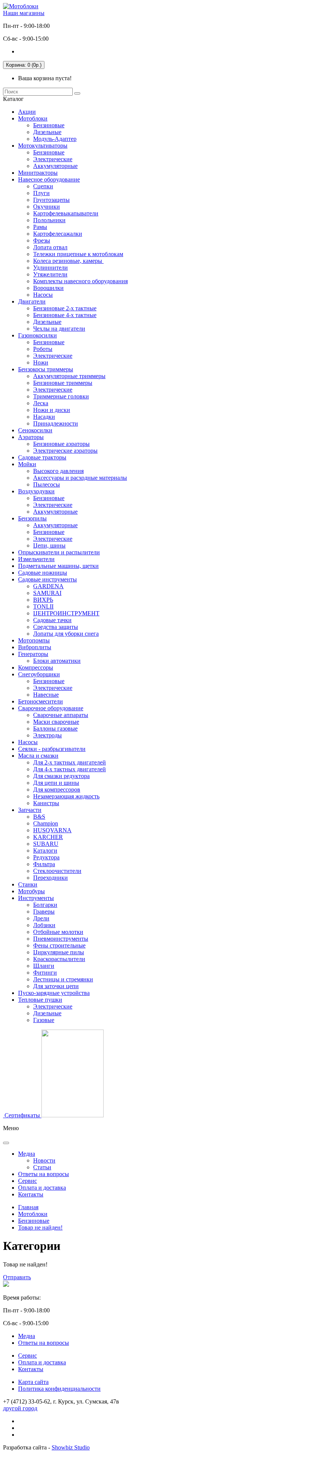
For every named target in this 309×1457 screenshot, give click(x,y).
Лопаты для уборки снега (66, 633)
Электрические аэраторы (65, 450)
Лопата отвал (50, 247)
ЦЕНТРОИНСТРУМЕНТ (66, 613)
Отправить (17, 1277)
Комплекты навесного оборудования (80, 281)
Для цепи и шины (56, 783)
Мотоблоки (32, 118)
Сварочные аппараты (60, 715)
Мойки (27, 464)
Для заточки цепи (56, 986)
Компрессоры (35, 667)
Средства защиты (55, 627)
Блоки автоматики (57, 661)
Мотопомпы (34, 640)
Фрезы (41, 240)
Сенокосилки (35, 430)
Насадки (44, 416)
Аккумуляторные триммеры (69, 376)
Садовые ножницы (42, 572)
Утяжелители (50, 274)
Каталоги (45, 850)
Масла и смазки (38, 755)
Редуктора (46, 857)
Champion (45, 823)
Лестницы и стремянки (63, 979)
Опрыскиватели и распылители (59, 552)
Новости (44, 1160)
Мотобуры (31, 891)
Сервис (27, 1181)
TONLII (43, 606)
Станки (27, 884)
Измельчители (36, 559)
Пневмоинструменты (60, 938)
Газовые (43, 1020)
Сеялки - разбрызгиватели (52, 749)
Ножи (40, 362)
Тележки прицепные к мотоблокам (78, 254)
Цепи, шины (49, 545)
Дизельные (47, 132)
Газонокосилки (37, 335)
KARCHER (48, 837)
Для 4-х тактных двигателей (69, 769)
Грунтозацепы (51, 200)
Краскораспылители (59, 959)
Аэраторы (31, 437)
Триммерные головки (61, 396)
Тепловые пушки (40, 999)
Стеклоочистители (57, 871)
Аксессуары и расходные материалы (80, 477)
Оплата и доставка (42, 1187)
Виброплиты (34, 647)
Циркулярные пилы (58, 952)
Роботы (42, 349)
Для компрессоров (56, 789)
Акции (27, 111)
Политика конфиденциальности (59, 1388)
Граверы (44, 911)
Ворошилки (48, 288)
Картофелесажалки (57, 233)
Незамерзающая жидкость (66, 796)
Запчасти (29, 810)
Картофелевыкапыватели (65, 213)
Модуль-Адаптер (54, 139)
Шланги (43, 966)
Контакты (30, 1194)
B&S (39, 816)
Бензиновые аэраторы (61, 444)
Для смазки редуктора (61, 776)
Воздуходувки (36, 491)
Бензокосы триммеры (45, 369)
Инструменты (36, 898)
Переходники (50, 877)
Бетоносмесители (40, 701)
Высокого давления (58, 471)
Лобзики (44, 925)
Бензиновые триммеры (62, 383)
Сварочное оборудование (50, 708)
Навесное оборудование (49, 179)
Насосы (43, 294)
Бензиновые (48, 125)
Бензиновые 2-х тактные (64, 308)
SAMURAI (47, 593)
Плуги (41, 193)
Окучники (46, 206)
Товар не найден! (40, 1227)
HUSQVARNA (52, 830)
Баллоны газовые (55, 728)
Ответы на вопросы (43, 1174)
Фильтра (44, 864)
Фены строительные (59, 945)
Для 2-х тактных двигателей (69, 762)
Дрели (41, 918)
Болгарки (45, 905)
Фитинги (45, 972)
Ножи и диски (51, 410)
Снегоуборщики (39, 674)
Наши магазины (23, 13)
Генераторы (33, 654)
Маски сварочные (56, 722)
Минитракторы (38, 172)
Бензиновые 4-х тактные (64, 315)
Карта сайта (33, 1382)
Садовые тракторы (42, 457)
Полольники (49, 220)
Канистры (46, 803)
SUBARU (45, 844)
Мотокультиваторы (42, 145)
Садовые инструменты (47, 579)
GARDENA (48, 586)
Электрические (52, 159)
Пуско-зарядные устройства (54, 993)
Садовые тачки (52, 620)
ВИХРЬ (43, 600)
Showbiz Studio (71, 1447)
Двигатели (32, 301)
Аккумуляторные (55, 166)
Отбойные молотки (58, 932)
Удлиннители (50, 267)
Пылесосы (46, 484)
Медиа (26, 1153)
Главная (28, 1207)
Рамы (40, 227)
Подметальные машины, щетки (58, 566)
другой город (20, 1408)
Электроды (47, 735)
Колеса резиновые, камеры (68, 261)
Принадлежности (55, 423)
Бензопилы (32, 518)
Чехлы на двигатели (59, 328)
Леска (40, 403)
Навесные (46, 694)
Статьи (42, 1167)
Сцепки (43, 186)
